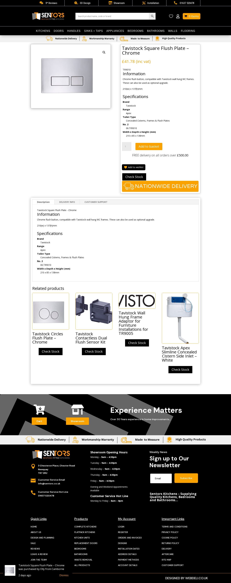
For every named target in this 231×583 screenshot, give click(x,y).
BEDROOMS (136, 31)
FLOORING (188, 31)
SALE (33, 543)
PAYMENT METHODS (128, 559)
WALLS (172, 31)
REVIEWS (35, 548)
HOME (34, 526)
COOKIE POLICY (170, 537)
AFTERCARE (168, 554)
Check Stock (134, 177)
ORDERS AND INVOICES (130, 537)
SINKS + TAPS (93, 31)
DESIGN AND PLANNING (42, 537)
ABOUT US (36, 532)
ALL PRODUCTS (82, 565)
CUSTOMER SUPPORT (96, 201)
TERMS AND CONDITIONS (174, 526)
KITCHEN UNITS (82, 537)
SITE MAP (166, 559)
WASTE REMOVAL (83, 559)
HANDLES (74, 31)
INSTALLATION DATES (129, 548)
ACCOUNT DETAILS (127, 565)
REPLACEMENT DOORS (85, 543)
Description (43, 201)
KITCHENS (43, 31)
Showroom (77, 421)
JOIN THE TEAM (39, 559)
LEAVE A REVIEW (39, 554)
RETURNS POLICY (170, 543)
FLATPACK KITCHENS (84, 532)
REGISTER (123, 532)
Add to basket (149, 146)
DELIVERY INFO (67, 201)
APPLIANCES (115, 31)
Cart (39, 421)
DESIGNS (122, 543)
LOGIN (121, 526)
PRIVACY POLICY (170, 532)
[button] (104, 52)
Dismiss (64, 575)
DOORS (59, 31)
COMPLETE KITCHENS (85, 526)
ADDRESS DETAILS (127, 554)
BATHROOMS (156, 31)
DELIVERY (167, 548)
